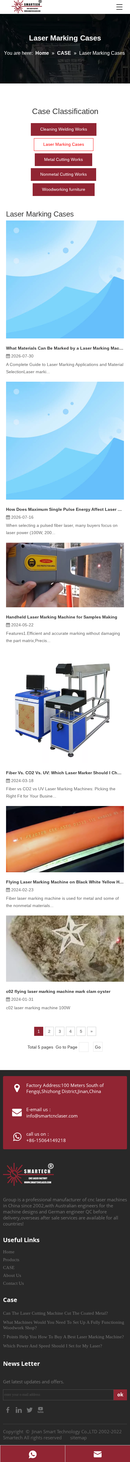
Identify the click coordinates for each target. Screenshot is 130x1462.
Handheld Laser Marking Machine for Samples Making (61, 617)
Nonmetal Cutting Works (63, 174)
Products (11, 1259)
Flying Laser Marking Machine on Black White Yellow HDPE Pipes (65, 881)
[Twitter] (30, 1409)
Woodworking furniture (63, 189)
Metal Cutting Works (63, 159)
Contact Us (13, 1283)
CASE (9, 1267)
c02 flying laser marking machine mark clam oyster (58, 991)
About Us (12, 1275)
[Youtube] (40, 1409)
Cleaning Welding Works (63, 129)
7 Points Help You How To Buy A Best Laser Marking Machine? (63, 1336)
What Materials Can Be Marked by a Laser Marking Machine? (65, 348)
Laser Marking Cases (63, 144)
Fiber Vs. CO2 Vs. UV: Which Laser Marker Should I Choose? (65, 772)
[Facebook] (8, 1409)
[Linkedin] (19, 1409)
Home (9, 1251)
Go (98, 1047)
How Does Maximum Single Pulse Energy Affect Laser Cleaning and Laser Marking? (65, 509)
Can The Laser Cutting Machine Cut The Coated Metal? (55, 1313)
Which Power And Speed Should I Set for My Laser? (52, 1345)
